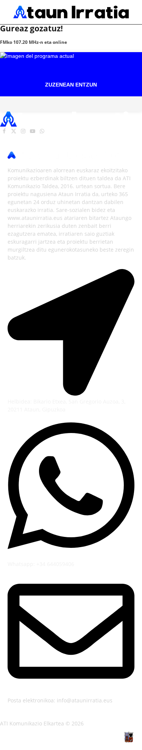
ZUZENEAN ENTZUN (71, 85)
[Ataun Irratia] (71, 12)
